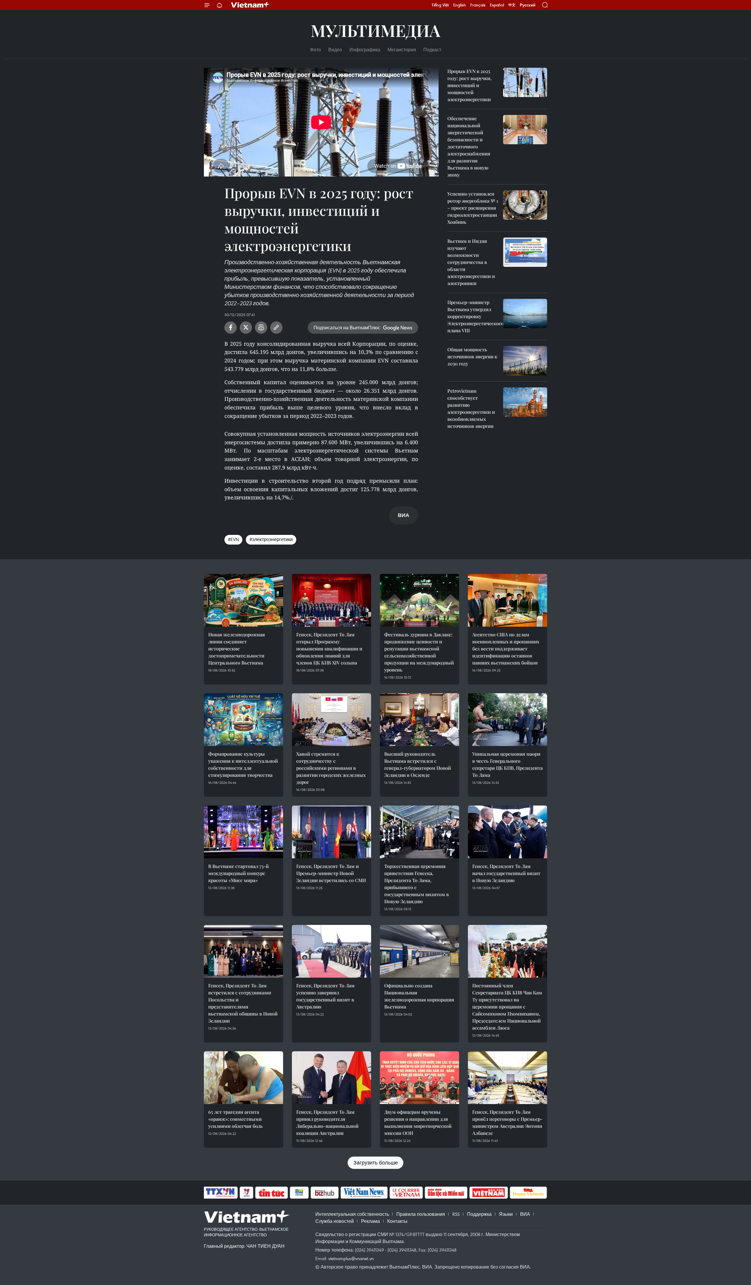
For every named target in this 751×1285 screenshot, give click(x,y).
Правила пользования (420, 1214)
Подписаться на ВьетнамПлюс (347, 327)
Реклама (370, 1221)
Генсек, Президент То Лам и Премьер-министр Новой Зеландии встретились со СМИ (331, 873)
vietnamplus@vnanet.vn (351, 1258)
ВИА (525, 1214)
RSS (456, 1214)
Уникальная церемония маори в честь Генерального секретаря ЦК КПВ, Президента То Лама (507, 764)
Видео (335, 49)
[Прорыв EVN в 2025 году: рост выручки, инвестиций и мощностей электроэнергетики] (525, 82)
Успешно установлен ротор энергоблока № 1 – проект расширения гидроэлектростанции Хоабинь (472, 208)
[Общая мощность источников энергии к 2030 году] (525, 360)
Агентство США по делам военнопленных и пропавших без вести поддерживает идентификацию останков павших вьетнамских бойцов (505, 648)
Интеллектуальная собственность (352, 1214)
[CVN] (406, 1192)
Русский (527, 5)
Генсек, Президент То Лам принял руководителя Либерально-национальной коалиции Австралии (327, 1122)
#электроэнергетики (271, 539)
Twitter (246, 327)
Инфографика (364, 49)
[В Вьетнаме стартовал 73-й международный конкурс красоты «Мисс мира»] (243, 832)
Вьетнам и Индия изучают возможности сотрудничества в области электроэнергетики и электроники (471, 262)
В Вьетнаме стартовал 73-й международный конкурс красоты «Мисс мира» (238, 873)
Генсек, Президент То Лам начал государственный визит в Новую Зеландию (506, 873)
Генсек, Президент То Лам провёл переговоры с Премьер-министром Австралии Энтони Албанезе (507, 1122)
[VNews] (246, 1192)
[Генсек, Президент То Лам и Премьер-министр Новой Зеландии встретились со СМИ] (331, 832)
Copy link (276, 327)
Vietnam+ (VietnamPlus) (251, 5)
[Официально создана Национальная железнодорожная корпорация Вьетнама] (419, 951)
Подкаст (432, 49)
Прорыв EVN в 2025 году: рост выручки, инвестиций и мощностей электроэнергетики (469, 85)
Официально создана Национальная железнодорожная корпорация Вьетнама (419, 996)
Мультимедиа (375, 30)
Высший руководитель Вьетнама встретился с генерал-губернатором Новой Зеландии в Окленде (417, 764)
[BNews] (299, 1192)
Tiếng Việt (440, 5)
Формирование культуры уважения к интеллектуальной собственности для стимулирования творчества (243, 764)
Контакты (397, 1221)
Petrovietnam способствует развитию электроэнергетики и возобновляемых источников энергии (471, 408)
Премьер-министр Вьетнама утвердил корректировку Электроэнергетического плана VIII (475, 316)
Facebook (230, 327)
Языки (506, 1214)
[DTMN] (445, 1192)
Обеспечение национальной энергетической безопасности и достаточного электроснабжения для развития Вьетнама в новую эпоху (468, 146)
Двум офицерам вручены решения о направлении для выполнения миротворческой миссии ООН (417, 1122)
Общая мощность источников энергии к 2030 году (472, 356)
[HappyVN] (528, 1192)
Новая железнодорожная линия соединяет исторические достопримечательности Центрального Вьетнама (236, 648)
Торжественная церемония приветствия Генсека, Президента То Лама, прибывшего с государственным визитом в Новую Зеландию (416, 883)
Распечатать (261, 327)
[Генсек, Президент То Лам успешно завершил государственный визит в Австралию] (331, 951)
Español (497, 5)
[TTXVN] (220, 1192)
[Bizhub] (324, 1192)
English (459, 5)
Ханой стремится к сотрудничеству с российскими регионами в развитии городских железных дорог (331, 768)
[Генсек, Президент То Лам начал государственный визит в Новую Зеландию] (507, 832)
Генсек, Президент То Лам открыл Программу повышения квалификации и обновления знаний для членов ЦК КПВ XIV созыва (329, 648)
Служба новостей (334, 1221)
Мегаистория (402, 49)
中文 (511, 5)
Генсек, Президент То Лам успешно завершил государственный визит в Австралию (325, 996)
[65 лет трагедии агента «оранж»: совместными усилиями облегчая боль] (243, 1077)
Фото (315, 49)
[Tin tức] (271, 1192)
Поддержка (479, 1214)
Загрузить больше (375, 1162)
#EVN (233, 539)
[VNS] (364, 1192)
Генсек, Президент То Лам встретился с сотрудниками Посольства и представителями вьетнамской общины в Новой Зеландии (243, 1003)
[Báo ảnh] (488, 1192)
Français (478, 5)
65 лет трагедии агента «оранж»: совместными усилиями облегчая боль (235, 1119)
